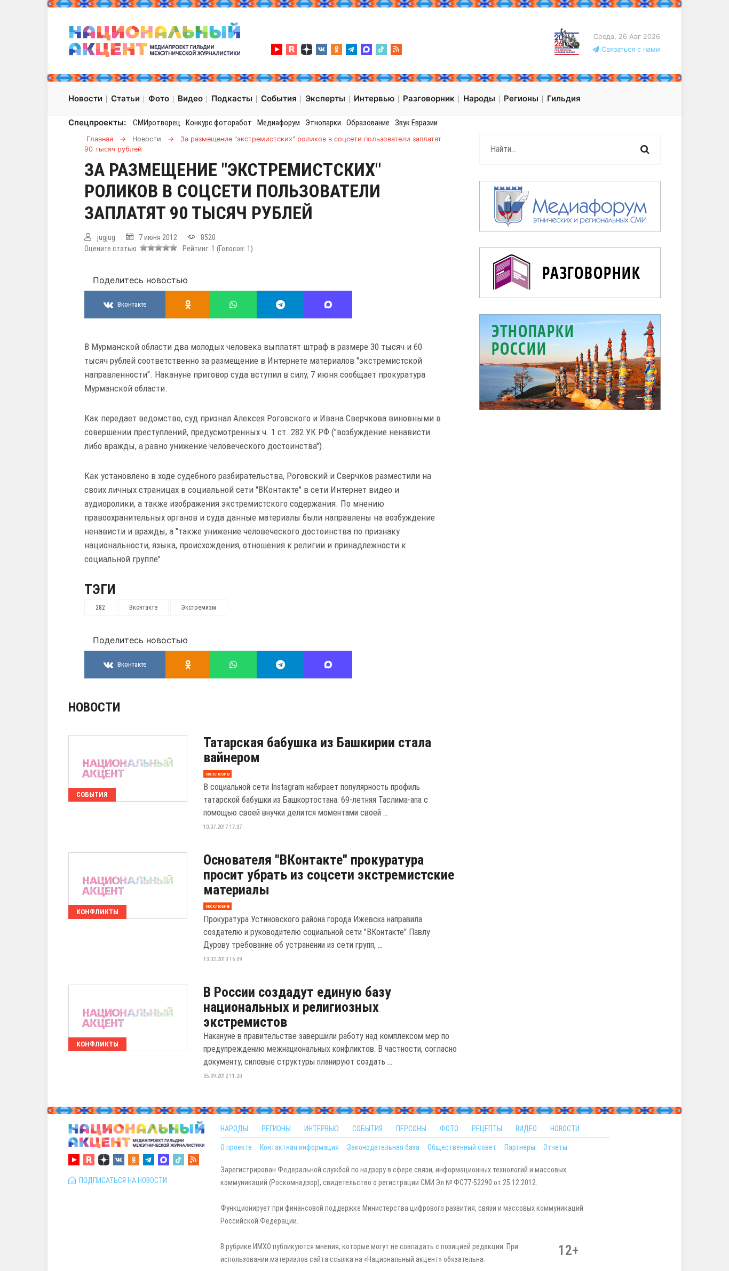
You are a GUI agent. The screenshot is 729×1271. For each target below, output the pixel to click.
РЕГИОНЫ (276, 1128)
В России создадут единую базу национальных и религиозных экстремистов (297, 1007)
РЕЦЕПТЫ (487, 1128)
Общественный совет (461, 1147)
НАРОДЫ (234, 1128)
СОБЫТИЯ (367, 1128)
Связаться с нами (629, 49)
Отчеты (555, 1147)
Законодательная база (383, 1147)
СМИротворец (156, 122)
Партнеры (519, 1147)
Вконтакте (143, 607)
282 (100, 607)
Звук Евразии (416, 122)
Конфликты (97, 912)
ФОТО (449, 1128)
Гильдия (564, 98)
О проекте (236, 1147)
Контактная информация (299, 1147)
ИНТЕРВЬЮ (321, 1128)
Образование (368, 122)
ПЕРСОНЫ (411, 1128)
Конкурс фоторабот (219, 122)
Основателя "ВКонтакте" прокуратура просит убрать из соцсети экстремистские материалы (328, 874)
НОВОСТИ (565, 1128)
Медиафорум (278, 122)
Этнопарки (323, 122)
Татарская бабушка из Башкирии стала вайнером (317, 750)
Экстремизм (198, 607)
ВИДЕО (526, 1128)
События (92, 794)
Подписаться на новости (121, 1180)
